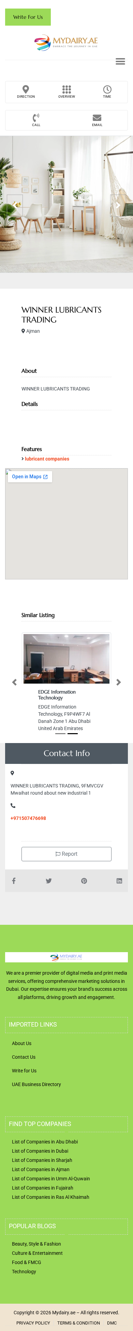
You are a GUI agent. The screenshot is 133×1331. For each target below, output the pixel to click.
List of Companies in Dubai (40, 1151)
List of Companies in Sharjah (42, 1160)
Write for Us (24, 1070)
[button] (120, 61)
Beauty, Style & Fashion (36, 1244)
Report (68, 854)
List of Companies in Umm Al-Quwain (51, 1178)
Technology (24, 1271)
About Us (21, 1043)
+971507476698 (28, 818)
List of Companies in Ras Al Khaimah (50, 1197)
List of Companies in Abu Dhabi (45, 1141)
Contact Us (23, 1057)
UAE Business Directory (36, 1084)
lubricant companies (47, 459)
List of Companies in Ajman (41, 1169)
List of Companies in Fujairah (42, 1188)
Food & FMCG (26, 1262)
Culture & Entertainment (37, 1253)
